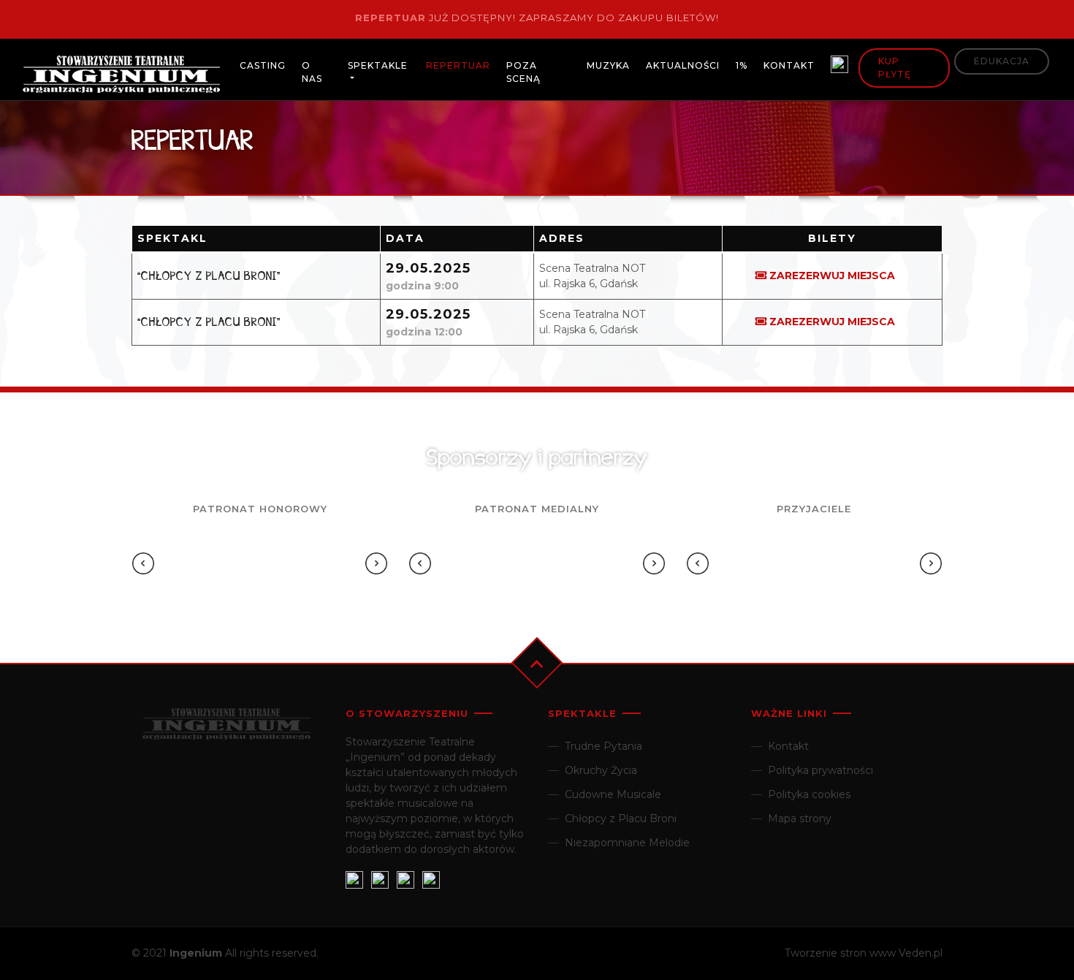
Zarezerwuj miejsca (832, 275)
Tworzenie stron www (840, 953)
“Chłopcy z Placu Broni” (209, 275)
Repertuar (390, 17)
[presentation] (143, 563)
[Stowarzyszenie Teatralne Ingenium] (121, 76)
